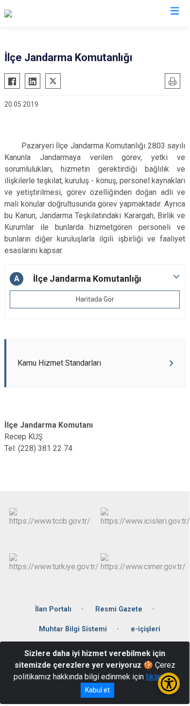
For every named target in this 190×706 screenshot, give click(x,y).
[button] (95, 279)
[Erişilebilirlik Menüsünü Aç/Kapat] (169, 683)
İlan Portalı (53, 609)
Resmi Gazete (118, 609)
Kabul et (97, 690)
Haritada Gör (95, 299)
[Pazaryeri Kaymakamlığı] (45, 13)
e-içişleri (145, 629)
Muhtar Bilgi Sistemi (73, 629)
